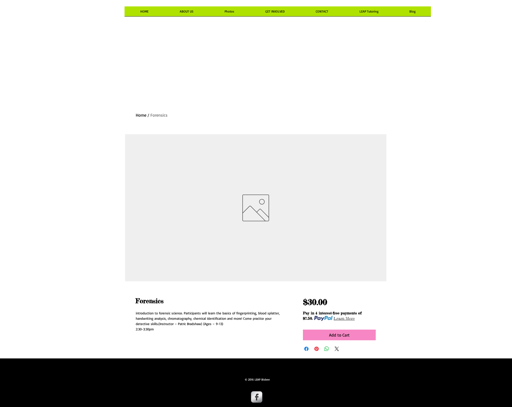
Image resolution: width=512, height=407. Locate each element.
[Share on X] (337, 349)
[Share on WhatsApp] (326, 349)
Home (141, 115)
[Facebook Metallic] (256, 397)
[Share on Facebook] (306, 349)
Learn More (344, 318)
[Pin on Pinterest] (316, 349)
